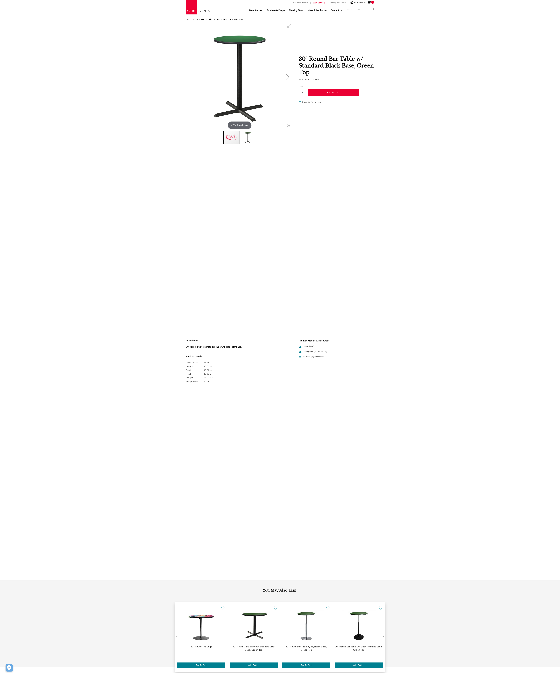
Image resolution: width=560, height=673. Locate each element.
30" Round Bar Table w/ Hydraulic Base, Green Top (306, 648)
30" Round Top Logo (201, 646)
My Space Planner (300, 3)
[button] (287, 76)
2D (304, 346)
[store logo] (198, 7)
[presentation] (384, 637)
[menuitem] (255, 10)
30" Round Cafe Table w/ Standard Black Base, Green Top (253, 648)
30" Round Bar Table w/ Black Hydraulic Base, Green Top (359, 648)
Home (188, 19)
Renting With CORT (338, 3)
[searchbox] (360, 9)
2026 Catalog (319, 3)
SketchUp (308, 356)
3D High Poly (309, 351)
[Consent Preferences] (9, 668)
